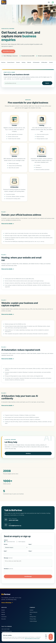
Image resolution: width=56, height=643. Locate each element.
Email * (5, 551)
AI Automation (36, 62)
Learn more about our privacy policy (32, 638)
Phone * (30, 551)
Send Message (28, 576)
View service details (7, 223)
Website (29, 62)
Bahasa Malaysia (33, 612)
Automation (3, 616)
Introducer (8, 568)
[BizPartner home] (3, 2)
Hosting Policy (33, 616)
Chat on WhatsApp (7, 602)
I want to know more (10, 541)
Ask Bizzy (28, 453)
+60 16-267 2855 (5, 629)
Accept (50, 636)
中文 (31, 614)
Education (3, 618)
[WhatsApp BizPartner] (53, 2)
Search (47, 83)
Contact (51, 62)
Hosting (23, 62)
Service (5, 544)
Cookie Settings (33, 621)
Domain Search (10, 62)
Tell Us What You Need (8, 51)
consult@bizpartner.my (6, 631)
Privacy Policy (33, 618)
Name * (30, 544)
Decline (46, 636)
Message (8, 557)
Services (3, 62)
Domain (18, 62)
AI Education (44, 62)
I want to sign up (21, 541)
